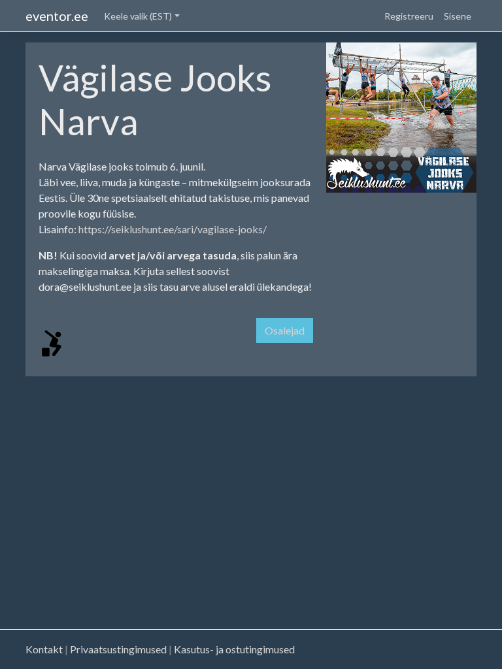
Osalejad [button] (285, 330)
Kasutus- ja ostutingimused (234, 649)
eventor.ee (56, 16)
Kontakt (44, 649)
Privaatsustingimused (118, 649)
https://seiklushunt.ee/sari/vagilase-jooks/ (172, 229)
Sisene (457, 16)
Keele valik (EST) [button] (138, 16)
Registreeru (408, 16)
